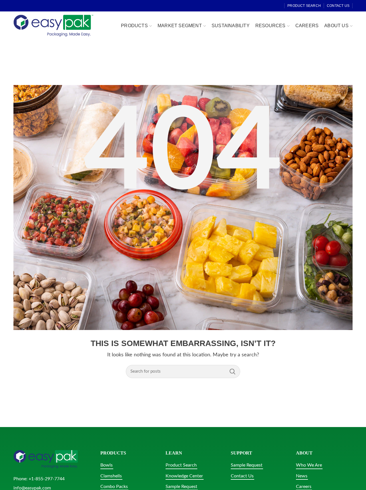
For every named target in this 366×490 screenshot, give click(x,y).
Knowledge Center (184, 476)
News (301, 476)
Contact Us (242, 476)
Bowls (106, 465)
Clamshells (111, 476)
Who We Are (309, 465)
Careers (303, 486)
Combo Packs (114, 486)
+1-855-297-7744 (47, 479)
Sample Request (181, 486)
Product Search (181, 465)
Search (232, 371)
